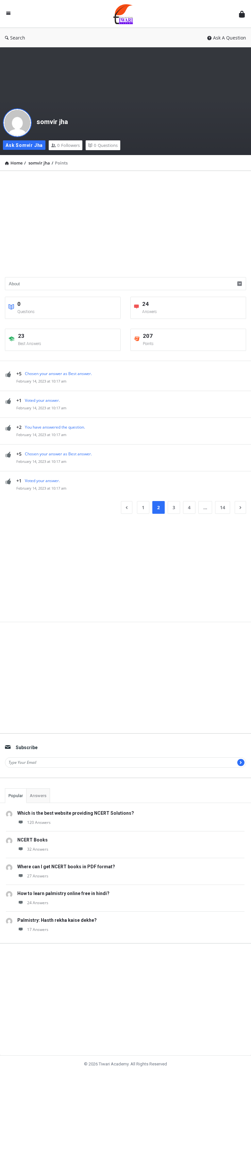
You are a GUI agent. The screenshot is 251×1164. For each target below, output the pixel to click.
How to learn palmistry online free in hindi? (63, 893)
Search (17, 38)
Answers (38, 795)
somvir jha (52, 122)
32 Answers (37, 849)
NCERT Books (32, 839)
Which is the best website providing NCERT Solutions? (75, 813)
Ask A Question (229, 38)
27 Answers (37, 876)
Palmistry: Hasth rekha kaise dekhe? (57, 920)
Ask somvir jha (24, 145)
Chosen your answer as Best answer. (58, 373)
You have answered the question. (55, 427)
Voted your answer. (42, 400)
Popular (15, 795)
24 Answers (37, 902)
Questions (106, 145)
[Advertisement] (125, 221)
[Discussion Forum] (126, 14)
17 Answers (37, 929)
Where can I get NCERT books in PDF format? (66, 866)
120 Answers (39, 822)
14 (222, 507)
